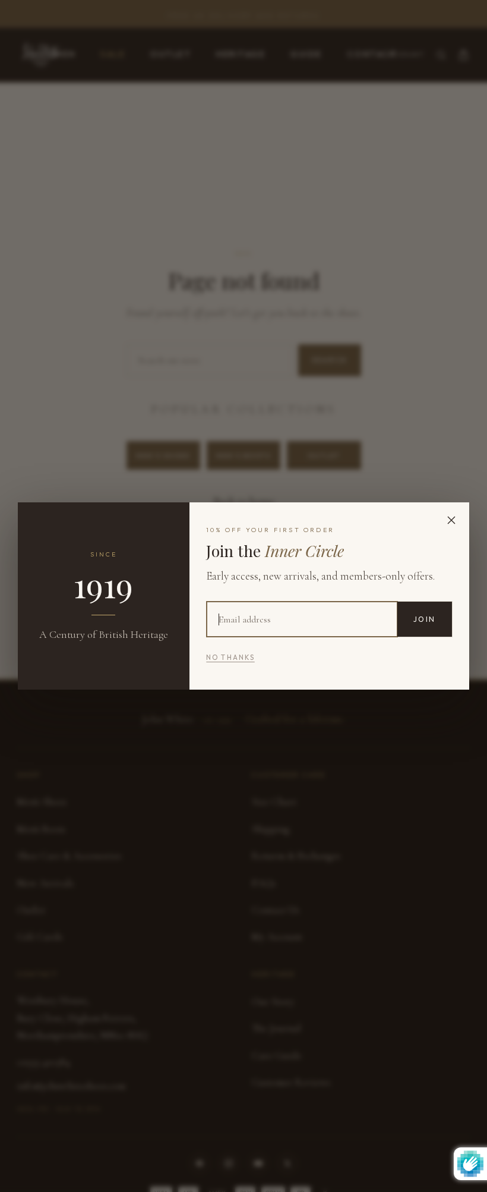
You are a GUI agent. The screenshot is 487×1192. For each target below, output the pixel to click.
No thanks (230, 657)
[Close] (451, 520)
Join (424, 619)
